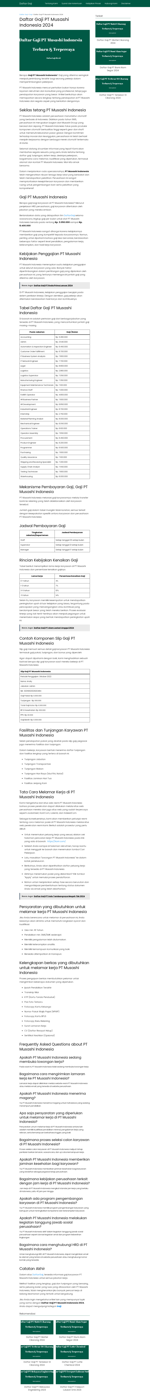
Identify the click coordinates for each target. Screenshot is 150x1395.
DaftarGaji (69, 215)
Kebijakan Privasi (93, 3)
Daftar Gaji (25, 3)
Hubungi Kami (111, 3)
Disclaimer (126, 3)
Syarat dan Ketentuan (72, 3)
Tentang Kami (51, 3)
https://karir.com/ (56, 841)
